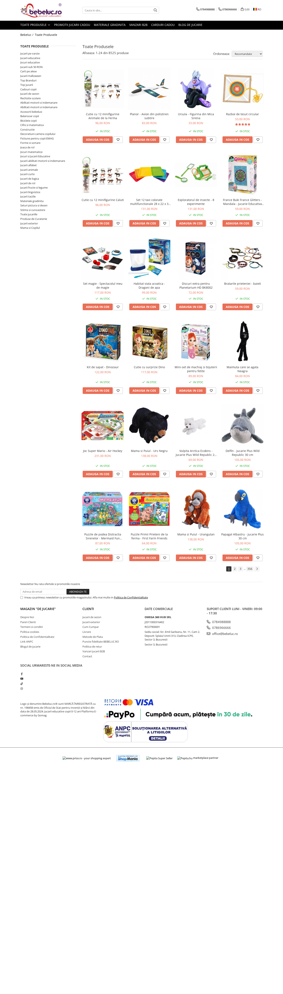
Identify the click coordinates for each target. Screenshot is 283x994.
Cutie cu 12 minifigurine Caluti (103, 200)
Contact (87, 656)
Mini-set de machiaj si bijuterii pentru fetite (196, 369)
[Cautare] (155, 10)
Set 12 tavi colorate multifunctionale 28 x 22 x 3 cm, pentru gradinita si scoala (149, 202)
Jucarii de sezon (29, 94)
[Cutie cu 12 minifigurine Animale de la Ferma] (102, 89)
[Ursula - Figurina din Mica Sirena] (196, 89)
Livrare (86, 632)
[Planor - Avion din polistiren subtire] (149, 89)
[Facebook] (21, 674)
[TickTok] (21, 683)
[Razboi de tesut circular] (242, 89)
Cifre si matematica (32, 125)
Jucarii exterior (29, 223)
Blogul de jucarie (30, 646)
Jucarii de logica (29, 178)
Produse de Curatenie (33, 219)
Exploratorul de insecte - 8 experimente (196, 202)
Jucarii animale (29, 170)
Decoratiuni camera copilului (37, 134)
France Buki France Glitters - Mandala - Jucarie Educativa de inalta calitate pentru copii (242, 202)
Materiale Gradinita (110, 25)
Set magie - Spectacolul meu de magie (102, 285)
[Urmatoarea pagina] (257, 568)
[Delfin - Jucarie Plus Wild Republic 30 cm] (242, 425)
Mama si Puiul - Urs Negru (149, 451)
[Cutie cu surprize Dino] (149, 342)
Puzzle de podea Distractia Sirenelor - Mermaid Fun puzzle (102, 536)
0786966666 (221, 628)
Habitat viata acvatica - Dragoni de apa (149, 285)
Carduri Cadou (163, 25)
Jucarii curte (27, 174)
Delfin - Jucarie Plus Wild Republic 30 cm (243, 453)
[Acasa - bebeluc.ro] (41, 10)
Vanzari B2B (138, 25)
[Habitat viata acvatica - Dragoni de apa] (149, 258)
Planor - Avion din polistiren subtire (149, 116)
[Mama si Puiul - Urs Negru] (149, 425)
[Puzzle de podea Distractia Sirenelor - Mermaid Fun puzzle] (102, 509)
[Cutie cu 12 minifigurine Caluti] (102, 174)
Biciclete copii (28, 120)
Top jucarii (26, 85)
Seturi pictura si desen (33, 205)
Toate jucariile (28, 214)
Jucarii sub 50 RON (31, 67)
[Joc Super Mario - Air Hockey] (102, 425)
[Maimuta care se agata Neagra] (242, 342)
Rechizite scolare (30, 98)
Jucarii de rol (27, 183)
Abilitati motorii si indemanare (38, 102)
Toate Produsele (33, 25)
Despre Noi (27, 617)
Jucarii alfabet (28, 165)
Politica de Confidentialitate (131, 597)
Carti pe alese (28, 71)
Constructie (27, 129)
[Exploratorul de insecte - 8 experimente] (196, 174)
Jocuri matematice (31, 152)
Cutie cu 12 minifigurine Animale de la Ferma (102, 116)
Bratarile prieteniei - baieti (242, 284)
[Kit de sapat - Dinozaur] (102, 342)
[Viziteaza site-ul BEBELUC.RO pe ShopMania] (127, 758)
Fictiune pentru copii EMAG (37, 138)
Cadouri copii (28, 89)
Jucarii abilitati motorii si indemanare (42, 161)
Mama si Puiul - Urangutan (196, 534)
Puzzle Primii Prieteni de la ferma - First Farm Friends (149, 536)
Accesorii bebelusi (31, 112)
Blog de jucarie (190, 25)
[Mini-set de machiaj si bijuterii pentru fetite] (196, 342)
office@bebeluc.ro (224, 634)
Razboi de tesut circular (242, 114)
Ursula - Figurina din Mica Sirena (196, 116)
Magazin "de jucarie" (38, 609)
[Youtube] (21, 678)
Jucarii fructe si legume (34, 187)
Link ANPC (26, 641)
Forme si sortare (30, 143)
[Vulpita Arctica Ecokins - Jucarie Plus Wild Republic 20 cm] (196, 425)
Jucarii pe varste (30, 53)
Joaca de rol (27, 147)
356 (249, 569)
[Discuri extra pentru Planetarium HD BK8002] (196, 258)
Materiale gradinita (32, 201)
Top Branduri (28, 80)
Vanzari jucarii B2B (93, 651)
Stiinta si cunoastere (32, 210)
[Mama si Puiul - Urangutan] (196, 509)
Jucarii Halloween (30, 76)
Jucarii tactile (28, 196)
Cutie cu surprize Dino (149, 367)
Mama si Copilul (30, 228)
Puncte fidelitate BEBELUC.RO (100, 641)
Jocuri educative (30, 62)
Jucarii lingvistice (30, 192)
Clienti (88, 609)
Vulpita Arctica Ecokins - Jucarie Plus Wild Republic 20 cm (196, 453)
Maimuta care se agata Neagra (242, 369)
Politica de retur (92, 646)
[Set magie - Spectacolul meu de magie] (102, 258)
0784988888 (221, 622)
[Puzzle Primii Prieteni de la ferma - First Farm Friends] (149, 509)
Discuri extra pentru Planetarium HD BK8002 (196, 285)
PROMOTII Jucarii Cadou (72, 25)
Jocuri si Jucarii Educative (35, 156)
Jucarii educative (30, 58)
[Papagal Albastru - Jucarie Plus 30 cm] (242, 509)
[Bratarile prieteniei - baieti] (242, 258)
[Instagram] (21, 688)
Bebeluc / (27, 35)
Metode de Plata (92, 637)
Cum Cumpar (90, 627)
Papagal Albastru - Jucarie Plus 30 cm (242, 536)
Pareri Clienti (28, 622)
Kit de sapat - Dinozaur (103, 367)
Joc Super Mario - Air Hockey (102, 451)
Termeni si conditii (31, 627)
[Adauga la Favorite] (118, 139)
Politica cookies (29, 632)
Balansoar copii (29, 116)
